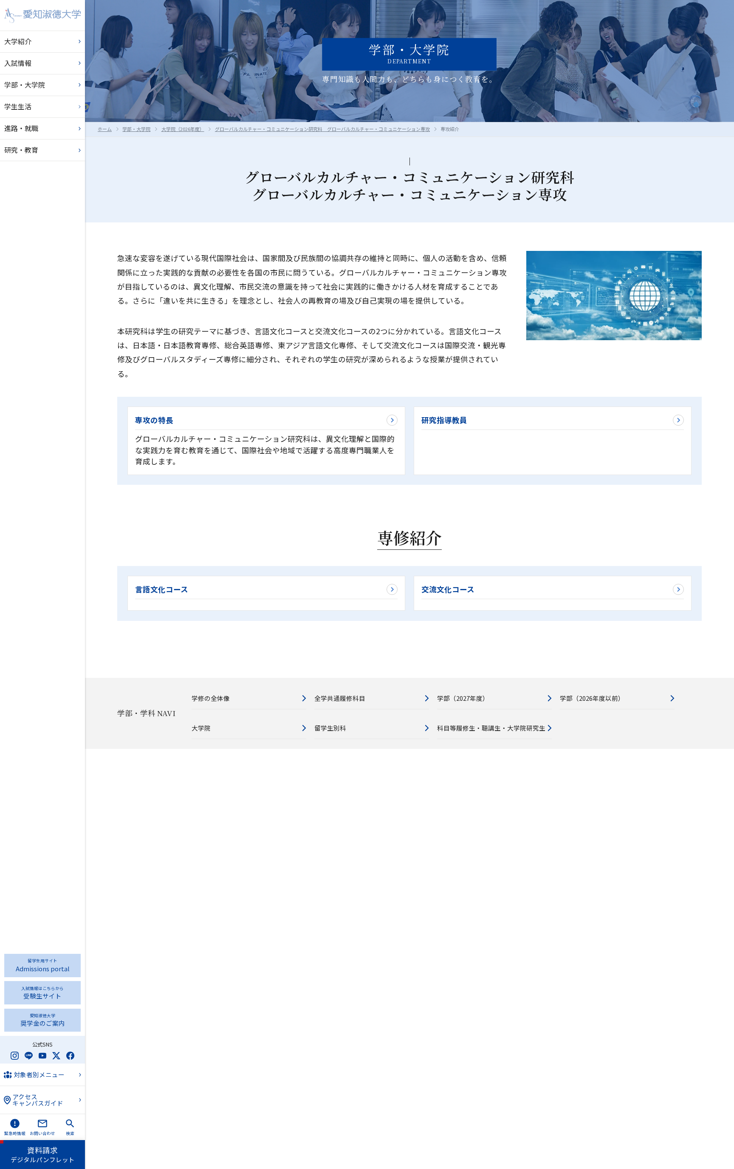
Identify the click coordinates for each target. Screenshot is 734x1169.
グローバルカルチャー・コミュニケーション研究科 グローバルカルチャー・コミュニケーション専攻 (322, 128)
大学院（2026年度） (182, 128)
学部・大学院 (136, 128)
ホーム (105, 128)
